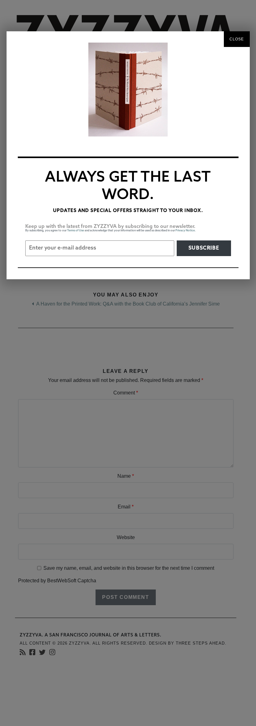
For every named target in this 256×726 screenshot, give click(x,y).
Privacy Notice (185, 230)
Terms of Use (75, 230)
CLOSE (236, 39)
